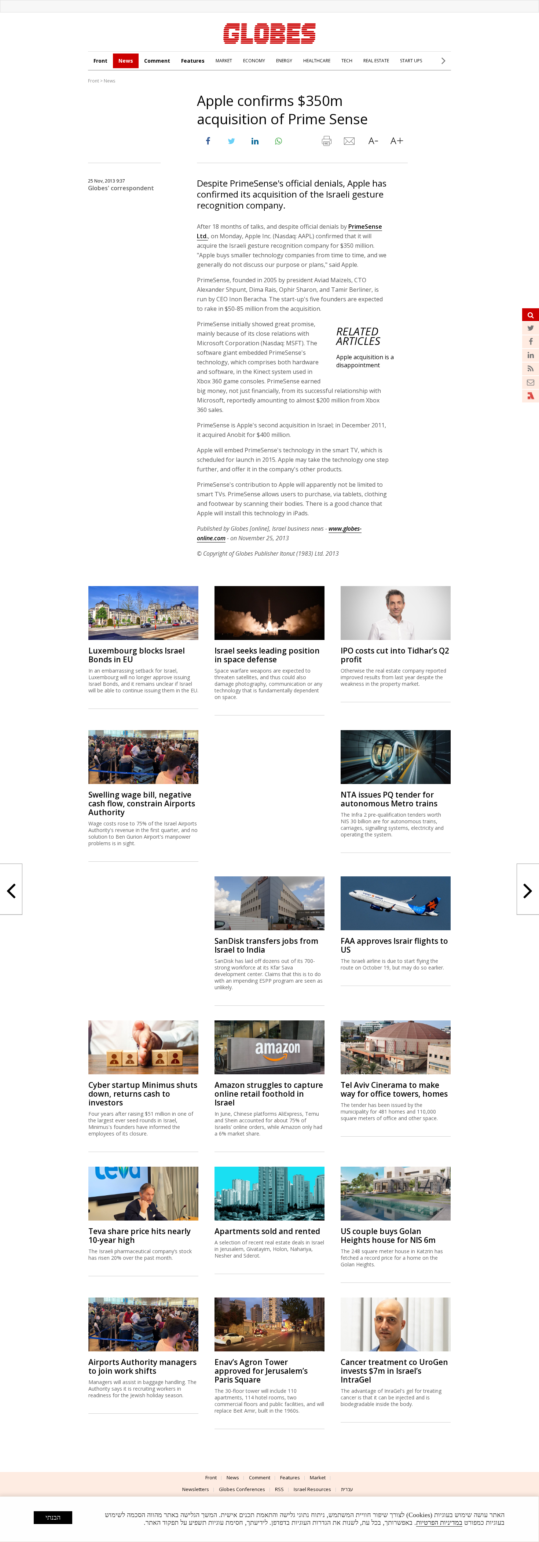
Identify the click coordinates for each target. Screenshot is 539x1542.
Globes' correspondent (121, 188)
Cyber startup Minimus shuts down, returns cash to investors (142, 1094)
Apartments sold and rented (267, 1231)
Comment (157, 60)
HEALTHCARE (316, 61)
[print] (326, 143)
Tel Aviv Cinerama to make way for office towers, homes (394, 1089)
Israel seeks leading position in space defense (267, 655)
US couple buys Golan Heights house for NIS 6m (388, 1235)
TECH (346, 61)
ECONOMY (254, 61)
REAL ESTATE (376, 61)
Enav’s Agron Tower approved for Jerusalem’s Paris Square (261, 1371)
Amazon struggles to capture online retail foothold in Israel (268, 1094)
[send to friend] (350, 143)
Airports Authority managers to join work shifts (142, 1366)
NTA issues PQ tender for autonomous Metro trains (389, 799)
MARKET (224, 61)
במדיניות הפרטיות (439, 1522)
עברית (347, 1489)
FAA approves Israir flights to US (394, 945)
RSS (279, 1489)
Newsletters (195, 1489)
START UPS (411, 61)
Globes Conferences (242, 1489)
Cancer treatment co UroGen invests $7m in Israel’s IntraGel (394, 1371)
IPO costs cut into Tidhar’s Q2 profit (395, 655)
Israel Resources (312, 1489)
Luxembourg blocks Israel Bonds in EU (136, 655)
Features (193, 60)
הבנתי (52, 1517)
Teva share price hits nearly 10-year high (139, 1235)
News (125, 60)
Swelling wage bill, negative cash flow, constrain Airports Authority (141, 803)
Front (100, 60)
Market (318, 1477)
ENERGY (284, 61)
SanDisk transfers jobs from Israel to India (266, 945)
